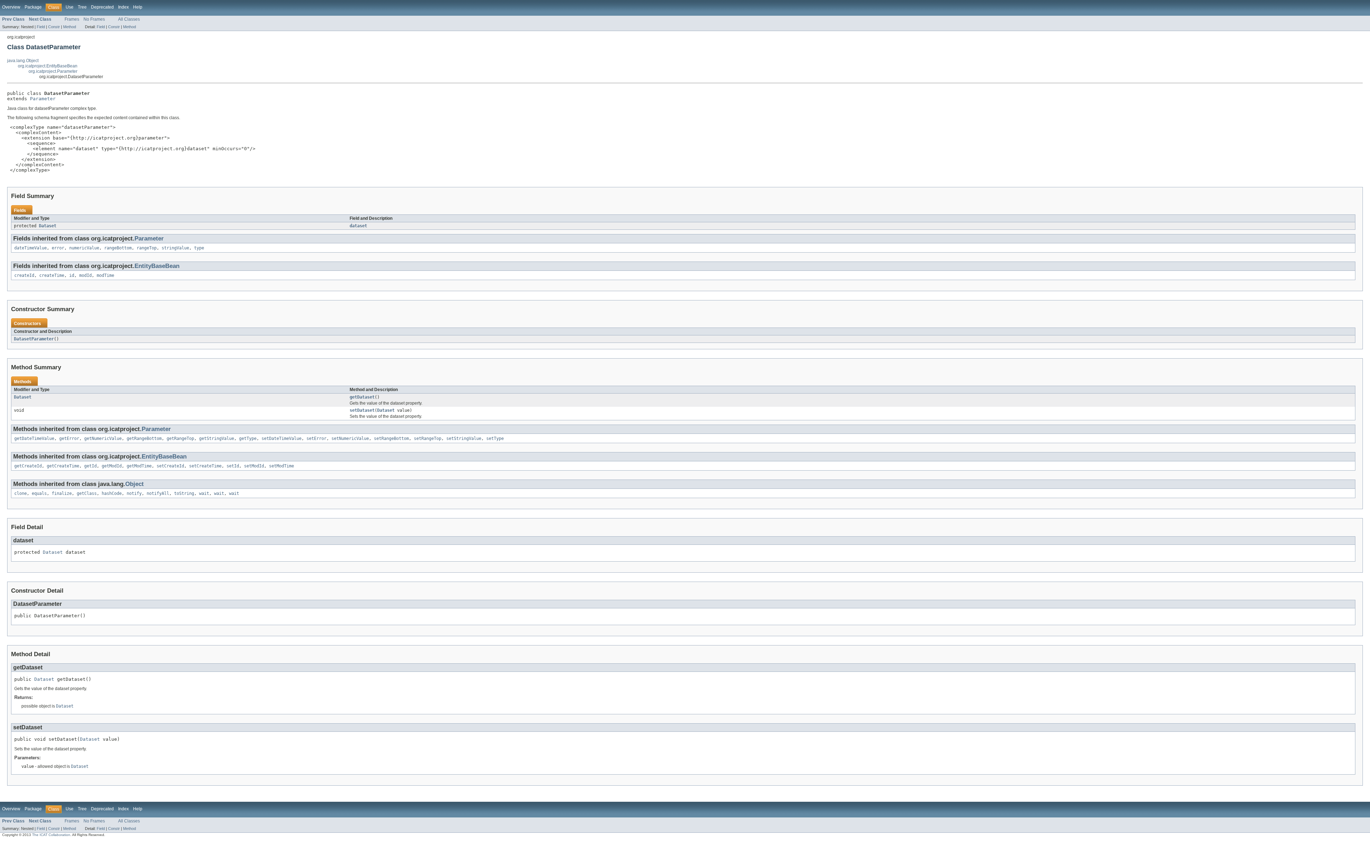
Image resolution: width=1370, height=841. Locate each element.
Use (69, 7)
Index (123, 7)
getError (69, 438)
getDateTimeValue (34, 438)
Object (134, 484)
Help (137, 7)
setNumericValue (350, 438)
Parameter (43, 98)
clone (20, 493)
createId (24, 275)
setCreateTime (205, 465)
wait (204, 493)
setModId (254, 465)
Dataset (47, 225)
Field (41, 27)
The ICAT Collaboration (51, 835)
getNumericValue (103, 438)
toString (184, 493)
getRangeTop (180, 438)
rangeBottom (118, 247)
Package (33, 7)
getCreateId (28, 465)
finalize (62, 493)
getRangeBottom (144, 438)
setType (495, 438)
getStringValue (216, 438)
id (71, 275)
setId (233, 465)
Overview (11, 7)
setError (316, 438)
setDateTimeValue (281, 438)
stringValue (175, 247)
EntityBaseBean (157, 266)
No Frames (94, 19)
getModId (112, 465)
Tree (82, 7)
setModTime (281, 465)
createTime (51, 275)
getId (90, 465)
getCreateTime (63, 465)
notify (134, 493)
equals (39, 493)
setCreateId (170, 465)
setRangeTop (427, 438)
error (58, 247)
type (199, 247)
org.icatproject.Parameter (53, 71)
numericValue (84, 247)
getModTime (139, 465)
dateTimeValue (30, 247)
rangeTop (147, 247)
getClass (87, 493)
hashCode (112, 493)
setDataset (362, 410)
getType (248, 438)
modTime (105, 275)
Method (69, 27)
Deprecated (102, 7)
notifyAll (158, 493)
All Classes (129, 19)
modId (85, 275)
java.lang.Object (23, 60)
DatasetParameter (34, 338)
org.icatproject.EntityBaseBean (47, 66)
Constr (54, 27)
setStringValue (463, 438)
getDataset (362, 397)
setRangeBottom (391, 438)
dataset (358, 225)
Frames (72, 19)
